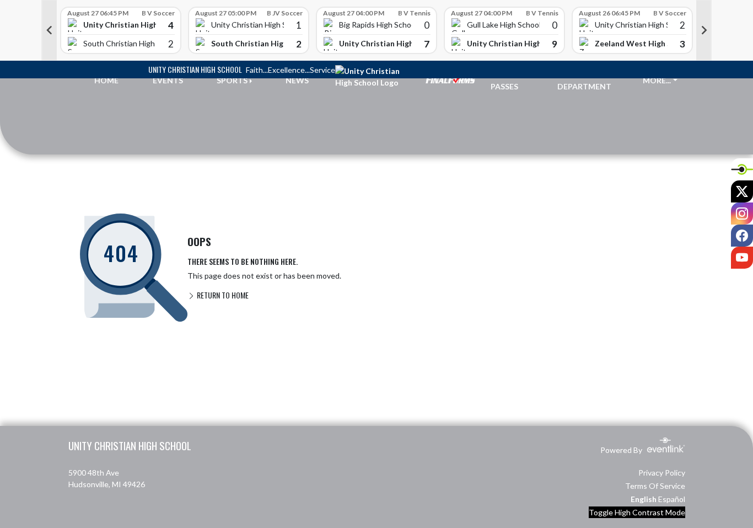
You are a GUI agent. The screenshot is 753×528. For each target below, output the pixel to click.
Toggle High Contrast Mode (637, 512)
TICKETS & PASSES (511, 80)
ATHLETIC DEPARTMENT (584, 80)
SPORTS (232, 80)
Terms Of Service (655, 485)
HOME (106, 80)
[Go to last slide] (49, 30)
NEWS (297, 80)
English (644, 499)
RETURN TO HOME (222, 295)
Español (671, 499)
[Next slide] (704, 30)
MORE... (657, 80)
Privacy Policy (661, 472)
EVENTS (168, 80)
